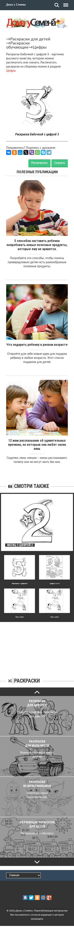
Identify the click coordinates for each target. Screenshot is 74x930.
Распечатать (39, 163)
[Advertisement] (37, 647)
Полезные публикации (37, 172)
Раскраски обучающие (18, 45)
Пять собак (19, 617)
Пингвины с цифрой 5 (19, 583)
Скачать (59, 163)
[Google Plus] (49, 897)
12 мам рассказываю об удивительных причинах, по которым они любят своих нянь (37, 445)
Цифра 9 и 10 (54, 583)
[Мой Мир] (20, 152)
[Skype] (43, 152)
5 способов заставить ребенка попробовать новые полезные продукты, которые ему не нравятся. (37, 245)
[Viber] (31, 152)
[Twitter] (31, 897)
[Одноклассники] (14, 152)
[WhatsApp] (37, 152)
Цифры (39, 47)
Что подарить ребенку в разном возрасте (37, 345)
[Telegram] (48, 152)
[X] (25, 152)
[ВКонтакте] (8, 152)
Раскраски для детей (30, 39)
